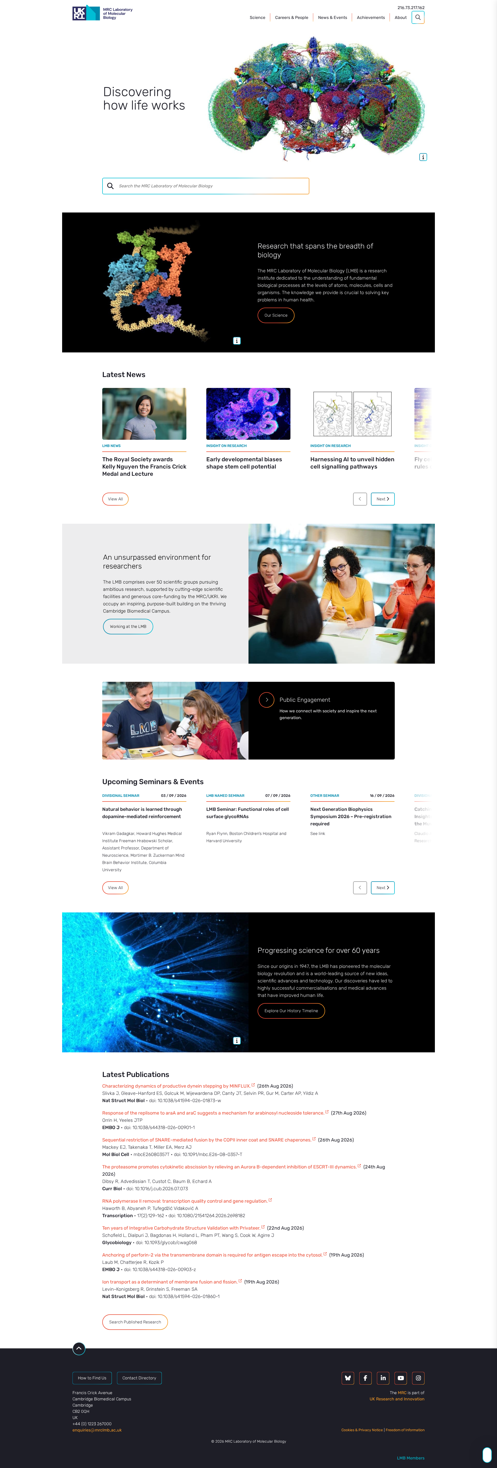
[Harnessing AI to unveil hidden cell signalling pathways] (352, 414)
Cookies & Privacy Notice (362, 1430)
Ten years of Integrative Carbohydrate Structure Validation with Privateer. (181, 1228)
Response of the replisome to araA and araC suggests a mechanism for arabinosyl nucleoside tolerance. (213, 1113)
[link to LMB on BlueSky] (348, 1378)
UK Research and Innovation (397, 1398)
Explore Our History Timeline (291, 1010)
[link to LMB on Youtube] (401, 1378)
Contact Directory (139, 1377)
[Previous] (360, 499)
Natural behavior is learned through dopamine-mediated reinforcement (142, 812)
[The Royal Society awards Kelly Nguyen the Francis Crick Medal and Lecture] (144, 414)
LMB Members (411, 1458)
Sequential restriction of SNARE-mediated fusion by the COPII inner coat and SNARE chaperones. (207, 1140)
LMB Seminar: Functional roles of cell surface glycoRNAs (247, 812)
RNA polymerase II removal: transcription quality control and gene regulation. (185, 1201)
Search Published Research (135, 1322)
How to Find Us (92, 1377)
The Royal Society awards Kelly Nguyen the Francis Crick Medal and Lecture (144, 466)
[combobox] (213, 186)
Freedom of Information (405, 1430)
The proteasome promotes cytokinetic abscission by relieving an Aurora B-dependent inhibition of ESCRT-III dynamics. (229, 1167)
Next (381, 499)
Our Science (276, 315)
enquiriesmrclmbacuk (97, 1430)
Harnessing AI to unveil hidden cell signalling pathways (352, 463)
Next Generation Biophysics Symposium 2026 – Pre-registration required (350, 816)
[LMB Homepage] (102, 13)
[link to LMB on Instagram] (418, 1378)
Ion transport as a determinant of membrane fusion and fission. (170, 1282)
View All (115, 499)
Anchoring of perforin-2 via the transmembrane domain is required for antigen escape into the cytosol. (212, 1255)
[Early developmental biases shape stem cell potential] (248, 414)
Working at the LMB (128, 626)
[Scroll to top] (79, 1349)
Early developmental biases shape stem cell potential (244, 463)
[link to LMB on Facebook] (365, 1378)
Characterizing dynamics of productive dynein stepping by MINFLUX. (176, 1086)
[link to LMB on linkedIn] (383, 1378)
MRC (402, 1392)
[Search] (418, 17)
